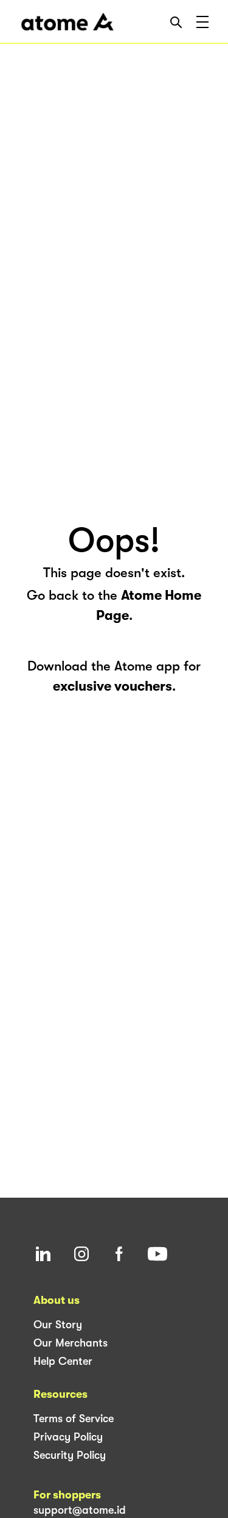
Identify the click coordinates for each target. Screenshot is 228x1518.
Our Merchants (70, 1343)
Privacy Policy (68, 1437)
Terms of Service (73, 1418)
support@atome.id (79, 1510)
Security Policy (69, 1455)
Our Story (57, 1324)
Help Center (62, 1361)
